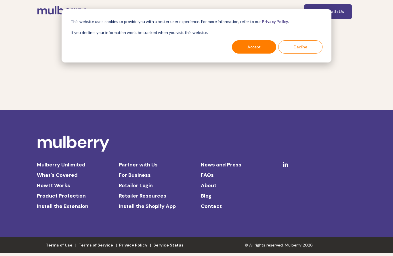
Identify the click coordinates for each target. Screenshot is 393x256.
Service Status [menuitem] (168, 245)
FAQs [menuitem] (207, 175)
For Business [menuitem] (135, 175)
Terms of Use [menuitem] (59, 245)
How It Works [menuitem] (53, 185)
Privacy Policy (275, 21)
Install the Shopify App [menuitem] (147, 206)
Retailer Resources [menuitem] (142, 195)
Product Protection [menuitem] (61, 195)
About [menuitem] (208, 185)
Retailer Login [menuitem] (136, 185)
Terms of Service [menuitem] (96, 245)
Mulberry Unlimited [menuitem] (61, 164)
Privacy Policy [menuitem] (133, 245)
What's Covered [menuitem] (57, 175)
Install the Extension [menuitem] (62, 206)
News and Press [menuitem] (221, 164)
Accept (254, 46)
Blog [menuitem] (206, 195)
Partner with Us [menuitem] (138, 164)
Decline (300, 46)
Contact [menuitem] (211, 206)
